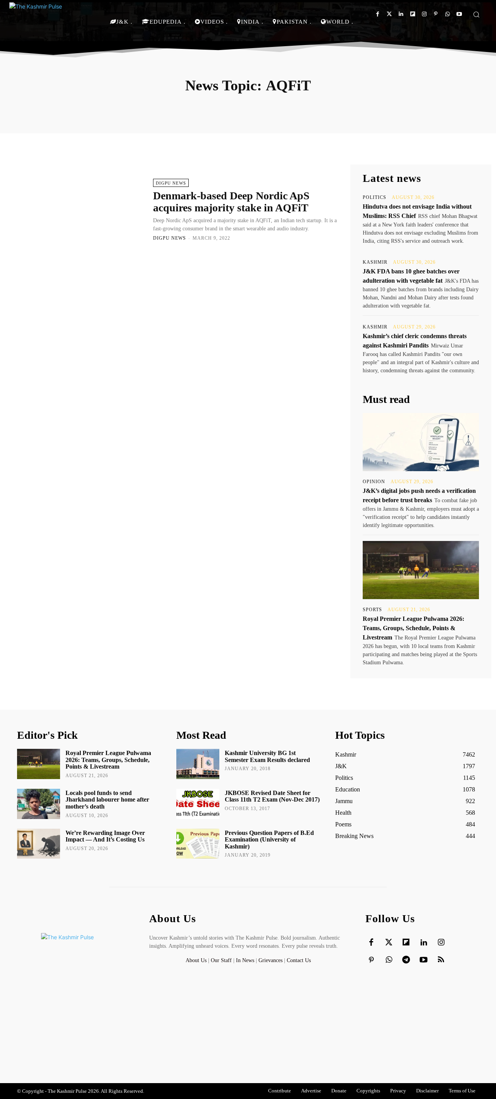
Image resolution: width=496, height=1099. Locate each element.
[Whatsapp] (447, 14)
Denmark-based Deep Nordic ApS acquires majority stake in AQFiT (231, 202)
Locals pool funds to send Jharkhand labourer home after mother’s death (107, 800)
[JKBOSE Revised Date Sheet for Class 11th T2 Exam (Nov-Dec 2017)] (197, 804)
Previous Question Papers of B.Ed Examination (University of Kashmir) (269, 839)
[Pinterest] (436, 14)
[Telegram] (406, 960)
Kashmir (375, 262)
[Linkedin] (401, 14)
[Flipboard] (412, 14)
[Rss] (441, 960)
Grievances (270, 960)
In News (245, 960)
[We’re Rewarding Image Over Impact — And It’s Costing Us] (38, 844)
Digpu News (171, 183)
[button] (476, 14)
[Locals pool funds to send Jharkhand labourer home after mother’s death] (38, 804)
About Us (197, 960)
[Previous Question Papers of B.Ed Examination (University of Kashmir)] (197, 844)
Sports (372, 609)
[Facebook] (377, 14)
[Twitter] (389, 14)
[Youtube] (459, 14)
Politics (374, 197)
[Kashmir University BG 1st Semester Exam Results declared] (197, 764)
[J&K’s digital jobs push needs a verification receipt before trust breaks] (421, 442)
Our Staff (221, 960)
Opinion (374, 481)
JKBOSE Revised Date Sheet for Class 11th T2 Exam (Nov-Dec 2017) (272, 796)
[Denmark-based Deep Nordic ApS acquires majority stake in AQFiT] (81, 209)
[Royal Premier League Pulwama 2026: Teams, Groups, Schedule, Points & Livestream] (421, 570)
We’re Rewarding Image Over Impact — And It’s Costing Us (105, 836)
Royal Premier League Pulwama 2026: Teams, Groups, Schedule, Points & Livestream (413, 628)
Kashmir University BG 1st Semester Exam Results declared (267, 756)
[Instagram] (424, 14)
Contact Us (299, 960)
